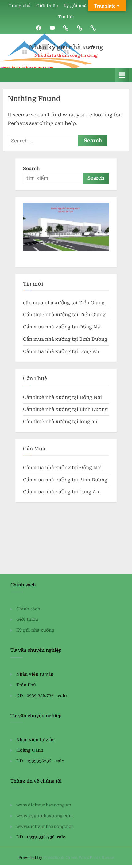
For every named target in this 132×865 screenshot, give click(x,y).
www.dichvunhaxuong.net (44, 826)
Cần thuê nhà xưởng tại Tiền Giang (64, 314)
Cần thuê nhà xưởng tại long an (60, 421)
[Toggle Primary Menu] (122, 75)
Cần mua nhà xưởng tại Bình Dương (65, 339)
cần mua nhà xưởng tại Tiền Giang (64, 302)
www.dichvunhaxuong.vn (43, 804)
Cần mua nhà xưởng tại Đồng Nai (62, 327)
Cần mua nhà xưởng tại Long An (61, 351)
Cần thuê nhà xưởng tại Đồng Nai (62, 397)
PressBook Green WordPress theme (78, 857)
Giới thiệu (47, 5)
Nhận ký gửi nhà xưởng (66, 47)
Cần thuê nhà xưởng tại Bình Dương (65, 409)
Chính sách (28, 608)
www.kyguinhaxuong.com (44, 815)
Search (31, 168)
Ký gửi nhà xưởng (83, 5)
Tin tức (66, 16)
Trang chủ (20, 5)
